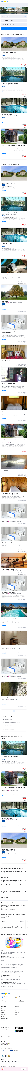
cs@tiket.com (6, 1001)
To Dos (16, 1014)
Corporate (3, 1014)
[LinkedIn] (9, 1062)
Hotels (16, 1010)
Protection (3, 1020)
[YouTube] (12, 1062)
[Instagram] (15, 1062)
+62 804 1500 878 (21, 999)
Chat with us (6, 998)
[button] (14, 872)
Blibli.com (3, 1022)
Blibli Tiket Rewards (4, 1018)
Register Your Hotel (4, 1034)
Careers (2, 1012)
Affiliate (2, 1016)
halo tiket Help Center (5, 1027)
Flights (16, 1008)
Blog (2, 1008)
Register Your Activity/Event (6, 1036)
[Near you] (25, 16)
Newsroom (3, 1010)
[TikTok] (19, 1062)
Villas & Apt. (17, 1012)
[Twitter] (6, 1062)
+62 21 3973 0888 (21, 1001)
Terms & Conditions (5, 1033)
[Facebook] (2, 1062)
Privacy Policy (3, 1031)
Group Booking (4, 1029)
